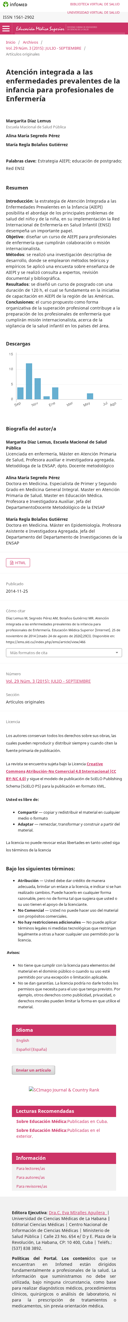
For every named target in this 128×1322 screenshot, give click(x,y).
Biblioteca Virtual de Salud (95, 4)
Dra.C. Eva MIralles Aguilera (78, 1212)
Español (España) (31, 1049)
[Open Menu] (6, 28)
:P (43, 1130)
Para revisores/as (31, 1186)
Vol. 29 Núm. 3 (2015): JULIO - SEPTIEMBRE (43, 48)
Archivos (30, 42)
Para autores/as (30, 1177)
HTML (20, 562)
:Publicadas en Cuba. (62, 1121)
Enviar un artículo (33, 1070)
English (22, 1040)
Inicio (10, 42)
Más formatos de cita (28, 652)
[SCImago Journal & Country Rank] (64, 1090)
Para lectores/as (30, 1168)
